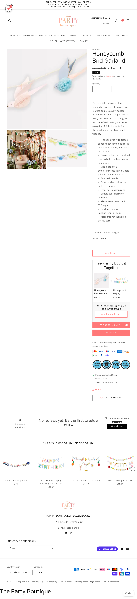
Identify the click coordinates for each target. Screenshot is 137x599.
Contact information (111, 582)
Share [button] (98, 390)
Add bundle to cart (111, 314)
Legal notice (95, 582)
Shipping (109, 76)
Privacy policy (51, 582)
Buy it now (111, 333)
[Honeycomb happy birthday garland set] (51, 463)
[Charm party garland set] (120, 463)
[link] (101, 280)
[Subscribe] (52, 549)
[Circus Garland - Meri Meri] (85, 463)
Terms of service (66, 582)
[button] (10, 21)
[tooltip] (126, 324)
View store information (106, 383)
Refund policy (37, 582)
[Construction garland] (16, 463)
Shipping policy (81, 582)
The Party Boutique (21, 582)
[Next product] (133, 469)
